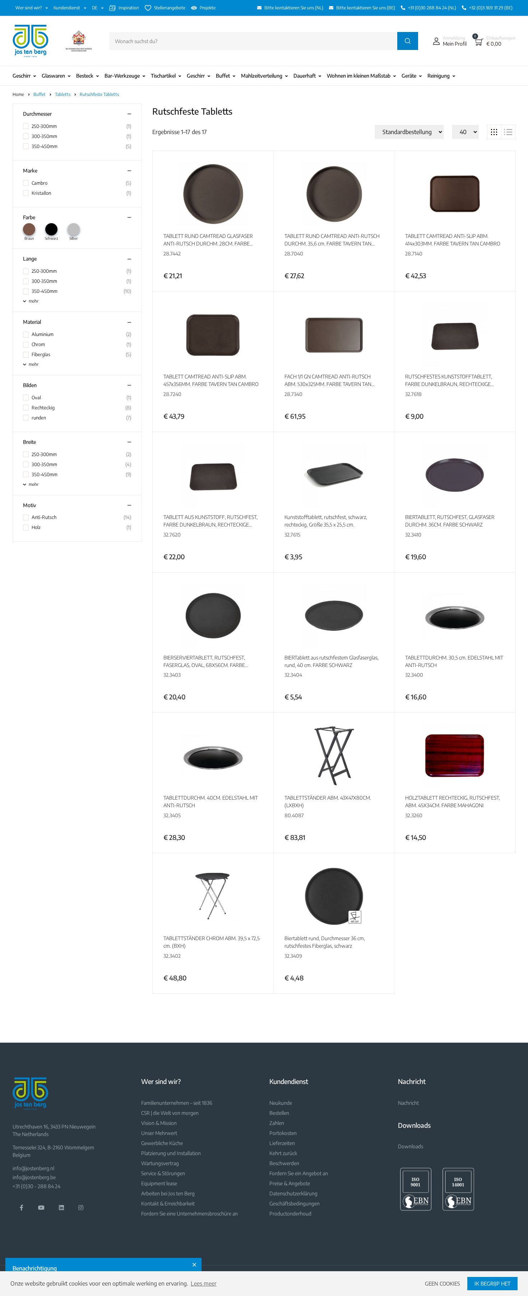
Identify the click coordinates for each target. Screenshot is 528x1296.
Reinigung (438, 76)
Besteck (84, 76)
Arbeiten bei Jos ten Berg (168, 1193)
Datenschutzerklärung (293, 1193)
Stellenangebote (169, 7)
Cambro (39, 183)
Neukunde (280, 1103)
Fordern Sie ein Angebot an (298, 1173)
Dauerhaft (304, 76)
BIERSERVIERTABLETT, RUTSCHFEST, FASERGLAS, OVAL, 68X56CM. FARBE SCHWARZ (204, 665)
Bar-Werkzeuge (122, 76)
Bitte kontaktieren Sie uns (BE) (365, 7)
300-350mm (44, 136)
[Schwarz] (51, 229)
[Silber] (74, 229)
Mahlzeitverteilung (261, 76)
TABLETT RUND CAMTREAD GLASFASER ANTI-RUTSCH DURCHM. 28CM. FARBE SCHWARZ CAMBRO (208, 243)
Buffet (223, 76)
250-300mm (44, 126)
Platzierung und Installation (171, 1153)
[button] (448, 41)
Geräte (409, 76)
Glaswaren (53, 76)
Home (18, 94)
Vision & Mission (159, 1123)
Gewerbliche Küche (162, 1143)
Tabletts (63, 94)
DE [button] (95, 7)
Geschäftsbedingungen (294, 1203)
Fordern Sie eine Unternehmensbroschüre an (189, 1213)
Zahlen (276, 1123)
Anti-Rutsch (44, 517)
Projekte (208, 7)
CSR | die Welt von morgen (170, 1113)
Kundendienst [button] (67, 7)
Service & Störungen (163, 1173)
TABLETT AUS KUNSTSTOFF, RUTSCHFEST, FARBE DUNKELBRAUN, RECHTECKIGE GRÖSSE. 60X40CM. (210, 524)
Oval (36, 397)
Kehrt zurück (283, 1153)
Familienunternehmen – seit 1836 (176, 1103)
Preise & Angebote (289, 1183)
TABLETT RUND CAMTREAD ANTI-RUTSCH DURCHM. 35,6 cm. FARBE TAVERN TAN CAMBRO (332, 243)
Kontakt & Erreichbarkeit (168, 1203)
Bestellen (279, 1113)
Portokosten (283, 1133)
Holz (36, 527)
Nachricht (408, 1103)
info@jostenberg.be (34, 1177)
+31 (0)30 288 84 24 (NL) (432, 7)
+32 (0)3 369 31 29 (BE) (491, 7)
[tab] (494, 132)
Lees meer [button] (204, 1283)
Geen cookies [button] (442, 1283)
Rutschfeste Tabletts (99, 94)
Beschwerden (284, 1163)
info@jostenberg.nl (33, 1168)
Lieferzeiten (282, 1143)
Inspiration (129, 7)
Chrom (38, 344)
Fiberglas (41, 354)
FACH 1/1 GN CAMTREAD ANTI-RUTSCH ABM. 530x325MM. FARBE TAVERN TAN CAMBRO (327, 384)
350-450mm (44, 146)
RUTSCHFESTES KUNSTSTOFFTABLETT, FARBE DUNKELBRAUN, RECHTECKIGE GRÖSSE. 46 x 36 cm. (448, 384)
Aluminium (43, 334)
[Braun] (29, 229)
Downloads (410, 1146)
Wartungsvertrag (160, 1163)
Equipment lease (159, 1183)
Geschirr (22, 76)
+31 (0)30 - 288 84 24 (36, 1186)
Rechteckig (43, 407)
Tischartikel (163, 76)
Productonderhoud (290, 1213)
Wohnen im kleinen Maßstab (358, 76)
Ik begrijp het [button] (492, 1283)
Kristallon (41, 193)
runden (39, 417)
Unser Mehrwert (159, 1133)
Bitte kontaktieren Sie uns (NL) (293, 7)
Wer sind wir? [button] (29, 7)
